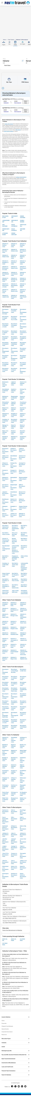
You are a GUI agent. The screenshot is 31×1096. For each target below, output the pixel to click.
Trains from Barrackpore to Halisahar (12, 930)
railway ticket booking (21, 177)
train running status (8, 131)
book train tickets (9, 123)
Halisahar (6, 103)
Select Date (25, 102)
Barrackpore (17, 103)
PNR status (18, 129)
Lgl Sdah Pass (6, 99)
